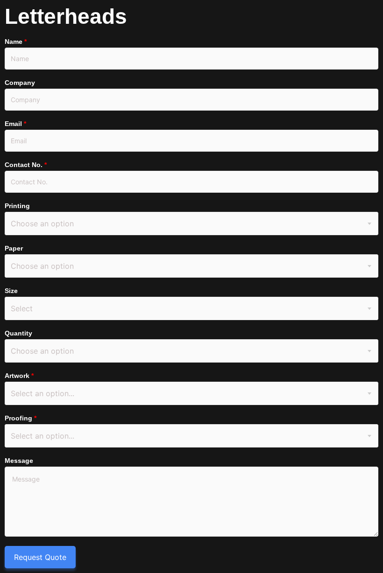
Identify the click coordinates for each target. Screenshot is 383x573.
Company (20, 82)
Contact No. (26, 164)
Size (11, 290)
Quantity (18, 333)
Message (19, 460)
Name (16, 41)
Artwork (19, 375)
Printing (17, 206)
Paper (14, 248)
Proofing (20, 418)
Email (15, 123)
